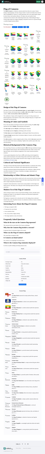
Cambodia (14, 396)
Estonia (13, 330)
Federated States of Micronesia (17, 403)
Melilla (13, 384)
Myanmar (14, 305)
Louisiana (13, 415)
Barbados (13, 354)
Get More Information (22, 284)
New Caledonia (15, 390)
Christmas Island (15, 360)
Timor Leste (14, 366)
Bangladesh (14, 336)
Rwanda (13, 342)
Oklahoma (14, 317)
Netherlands (14, 378)
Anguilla (13, 421)
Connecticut (14, 299)
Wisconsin (14, 409)
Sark (13, 293)
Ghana (13, 372)
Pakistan (13, 348)
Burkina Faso (14, 311)
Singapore (14, 427)
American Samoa (15, 323)
